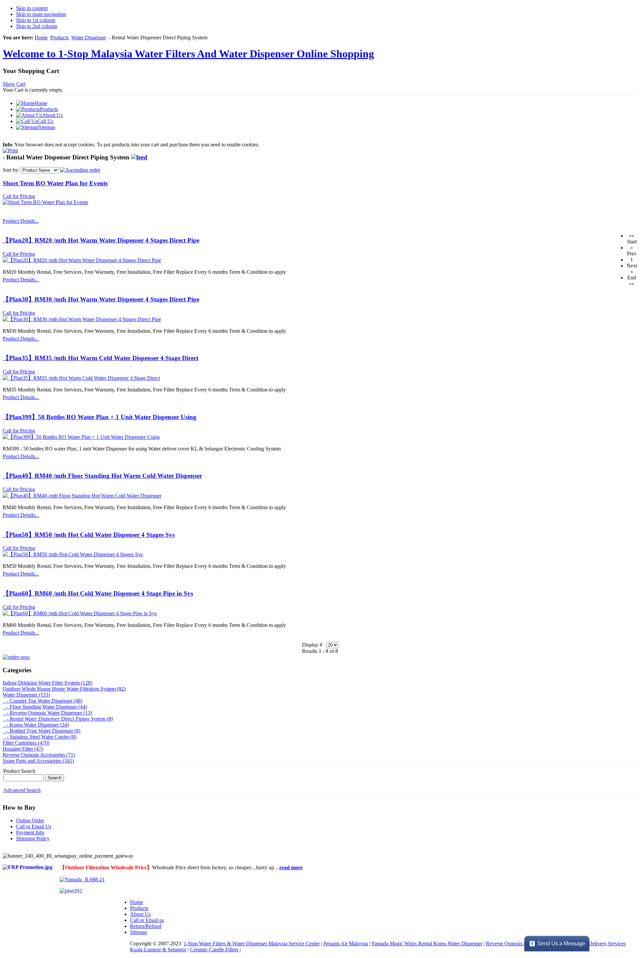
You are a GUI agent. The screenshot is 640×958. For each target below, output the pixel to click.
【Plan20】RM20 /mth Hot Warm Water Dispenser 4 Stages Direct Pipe (101, 240)
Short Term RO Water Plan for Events (55, 183)
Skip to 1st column (35, 20)
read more (291, 867)
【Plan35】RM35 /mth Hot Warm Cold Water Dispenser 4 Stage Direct (100, 357)
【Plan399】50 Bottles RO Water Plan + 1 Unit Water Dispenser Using (99, 416)
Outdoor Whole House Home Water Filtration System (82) (64, 689)
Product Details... (21, 221)
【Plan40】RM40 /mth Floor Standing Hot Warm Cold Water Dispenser (102, 475)
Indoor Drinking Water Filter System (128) (47, 683)
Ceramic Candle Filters (214, 949)
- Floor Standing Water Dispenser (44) (45, 707)
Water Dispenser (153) (26, 695)
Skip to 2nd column (36, 26)
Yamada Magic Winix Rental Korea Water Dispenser (426, 943)
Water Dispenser (88, 37)
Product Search (19, 771)
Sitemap (138, 932)
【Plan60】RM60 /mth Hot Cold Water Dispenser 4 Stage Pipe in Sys (98, 593)
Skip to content (32, 8)
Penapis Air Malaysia (345, 943)
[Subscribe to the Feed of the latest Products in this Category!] (139, 157)
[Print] (10, 149)
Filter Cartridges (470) (26, 743)
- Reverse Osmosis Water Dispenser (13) (47, 713)
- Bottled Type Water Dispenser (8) (41, 731)
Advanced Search (22, 790)
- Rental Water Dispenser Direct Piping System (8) (58, 719)
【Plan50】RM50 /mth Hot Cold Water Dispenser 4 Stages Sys (89, 534)
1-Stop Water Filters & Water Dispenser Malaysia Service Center (252, 943)
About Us (140, 914)
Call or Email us (147, 920)
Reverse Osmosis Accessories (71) (39, 755)
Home (41, 37)
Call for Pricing (19, 196)
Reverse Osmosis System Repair (520, 943)
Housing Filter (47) (23, 749)
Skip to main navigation (41, 14)
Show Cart (14, 84)
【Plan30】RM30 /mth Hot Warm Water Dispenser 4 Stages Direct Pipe (101, 299)
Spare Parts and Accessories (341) (38, 761)
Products (59, 37)
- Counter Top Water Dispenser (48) (42, 701)
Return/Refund (145, 926)
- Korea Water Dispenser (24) (36, 725)
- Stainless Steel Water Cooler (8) (39, 737)
